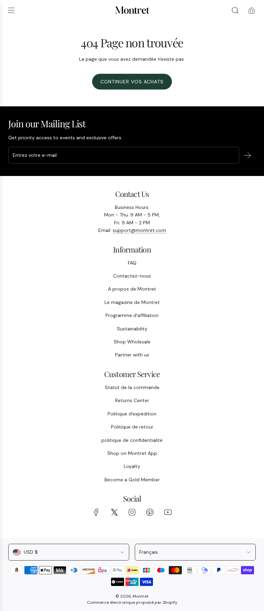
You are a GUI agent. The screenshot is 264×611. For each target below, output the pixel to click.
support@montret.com (139, 230)
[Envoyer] (247, 155)
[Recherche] (235, 10)
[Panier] (251, 10)
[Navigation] (11, 10)
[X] (114, 512)
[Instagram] (132, 512)
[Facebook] (96, 512)
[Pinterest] (150, 512)
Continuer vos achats (132, 82)
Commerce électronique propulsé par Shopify (132, 602)
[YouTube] (168, 512)
